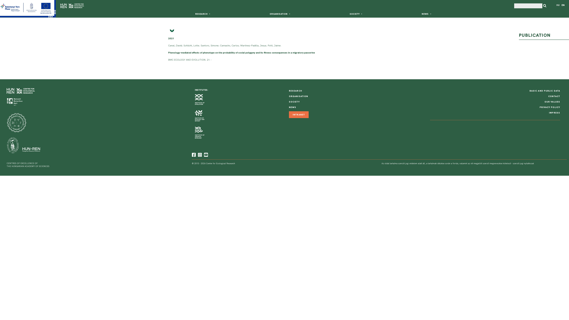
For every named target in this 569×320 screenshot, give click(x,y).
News (425, 14)
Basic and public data (545, 90)
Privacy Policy (550, 107)
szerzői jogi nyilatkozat (523, 163)
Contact (554, 96)
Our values (552, 101)
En (563, 5)
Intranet (299, 114)
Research (201, 14)
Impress (554, 112)
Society (355, 14)
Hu (558, 5)
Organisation (279, 14)
